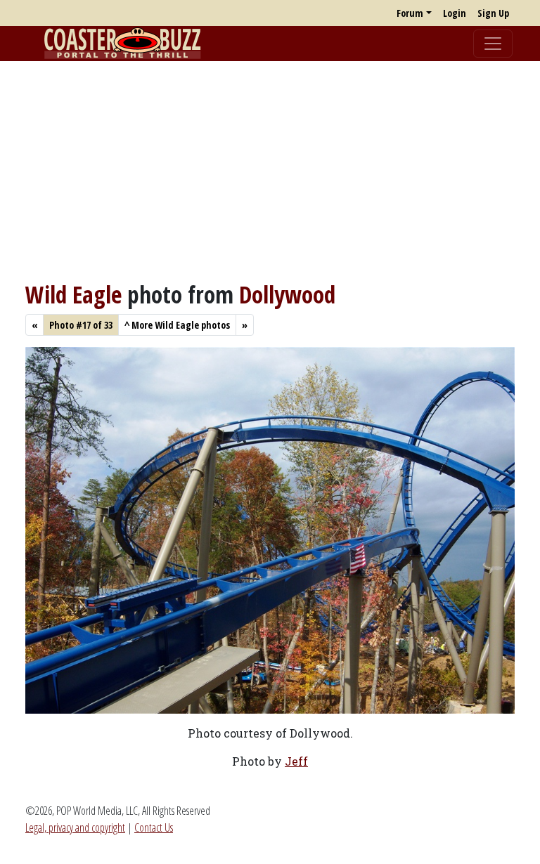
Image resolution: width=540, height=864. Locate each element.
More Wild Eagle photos (177, 325)
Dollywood (287, 294)
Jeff (296, 761)
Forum (410, 13)
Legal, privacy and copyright (75, 827)
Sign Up (493, 13)
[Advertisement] (270, 170)
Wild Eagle (73, 294)
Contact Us (153, 827)
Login (454, 13)
